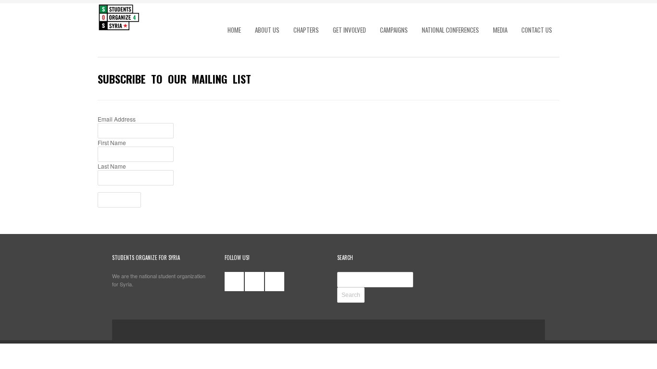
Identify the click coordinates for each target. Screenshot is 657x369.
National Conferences (450, 30)
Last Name (112, 166)
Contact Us (536, 30)
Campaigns (394, 30)
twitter (254, 281)
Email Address (117, 119)
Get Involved (349, 30)
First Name (112, 142)
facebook (234, 281)
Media (500, 30)
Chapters (306, 30)
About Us (267, 30)
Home (234, 30)
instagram (274, 281)
